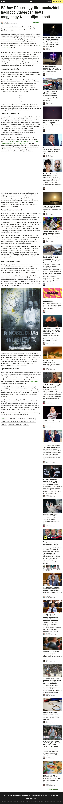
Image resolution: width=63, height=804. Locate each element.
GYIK (5, 795)
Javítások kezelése (26, 795)
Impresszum (18, 795)
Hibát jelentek (11, 795)
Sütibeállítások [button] (55, 795)
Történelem (6, 23)
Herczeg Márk (6, 22)
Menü (4, 1)
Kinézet (49, 1)
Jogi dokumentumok (36, 795)
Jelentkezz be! (58, 1)
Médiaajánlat (44, 795)
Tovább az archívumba (52, 789)
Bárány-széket (34, 381)
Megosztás (36, 22)
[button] (4, 419)
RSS (49, 795)
